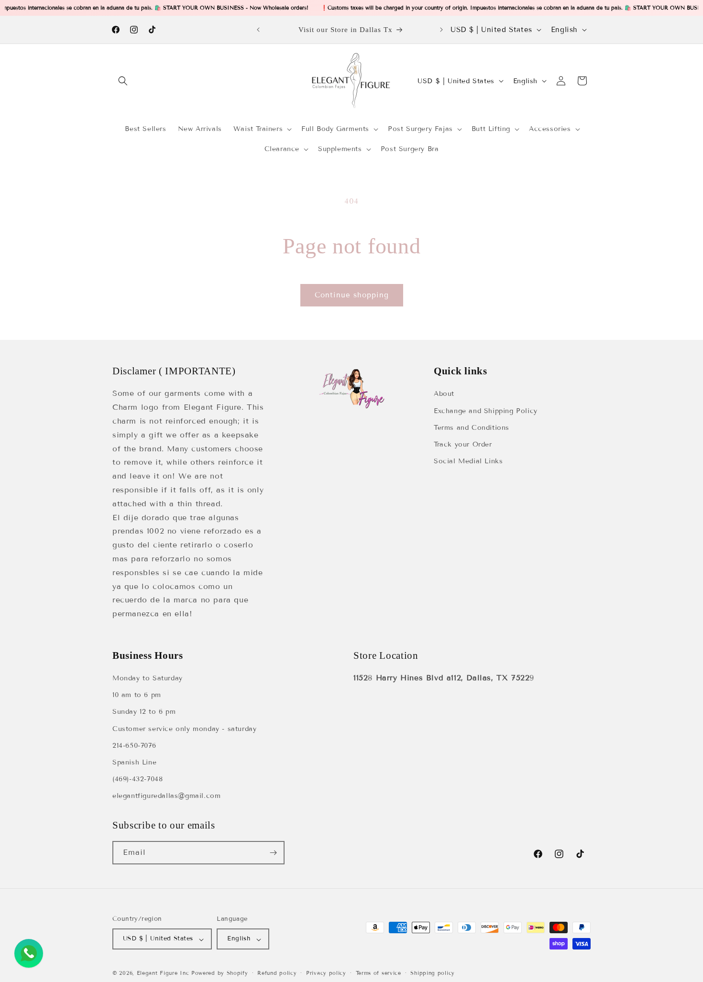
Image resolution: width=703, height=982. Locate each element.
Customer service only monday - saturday (184, 729)
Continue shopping (352, 295)
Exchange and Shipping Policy (486, 410)
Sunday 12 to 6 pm (144, 712)
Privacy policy (326, 973)
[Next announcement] (441, 30)
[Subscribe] (273, 852)
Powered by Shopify (219, 973)
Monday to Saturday (147, 679)
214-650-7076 (134, 746)
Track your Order (463, 444)
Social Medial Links (468, 461)
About (444, 394)
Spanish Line (134, 762)
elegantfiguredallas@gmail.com (166, 796)
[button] (122, 80)
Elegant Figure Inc (163, 973)
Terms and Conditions (471, 427)
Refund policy (277, 973)
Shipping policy (432, 973)
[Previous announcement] (258, 30)
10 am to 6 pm (136, 695)
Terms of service (378, 973)
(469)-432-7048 (137, 779)
